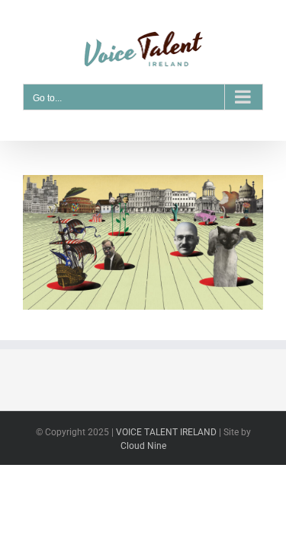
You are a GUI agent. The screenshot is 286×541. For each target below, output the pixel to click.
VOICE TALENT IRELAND (167, 432)
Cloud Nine (143, 446)
